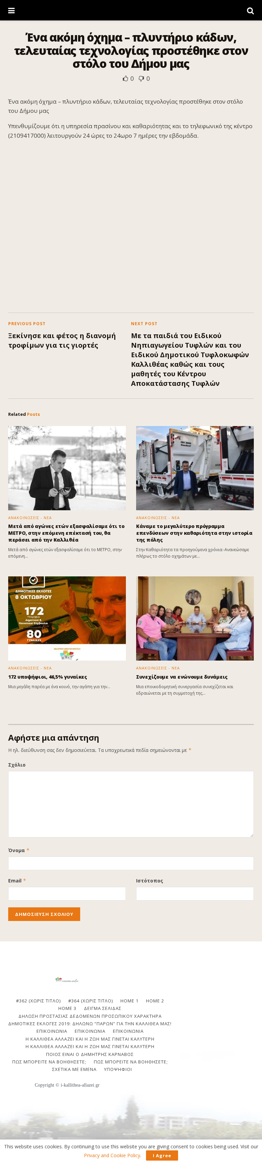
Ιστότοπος (149, 880)
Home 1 (129, 1001)
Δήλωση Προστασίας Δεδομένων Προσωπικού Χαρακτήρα (90, 1016)
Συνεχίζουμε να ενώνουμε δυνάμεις (182, 677)
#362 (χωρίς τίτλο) (38, 1001)
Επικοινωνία (90, 1031)
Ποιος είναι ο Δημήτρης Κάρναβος (90, 1054)
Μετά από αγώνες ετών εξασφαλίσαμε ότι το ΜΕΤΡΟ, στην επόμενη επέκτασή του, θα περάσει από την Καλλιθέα (66, 533)
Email (17, 880)
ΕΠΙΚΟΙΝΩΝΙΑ (52, 1031)
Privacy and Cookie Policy (112, 1155)
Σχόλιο (17, 764)
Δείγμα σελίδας (102, 1008)
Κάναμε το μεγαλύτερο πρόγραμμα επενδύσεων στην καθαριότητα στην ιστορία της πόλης (194, 533)
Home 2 (155, 1001)
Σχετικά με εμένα (74, 1069)
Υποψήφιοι (118, 1069)
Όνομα (19, 850)
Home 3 (67, 1008)
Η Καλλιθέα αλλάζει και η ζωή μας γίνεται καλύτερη (90, 1039)
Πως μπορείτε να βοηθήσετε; (49, 1062)
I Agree (162, 1155)
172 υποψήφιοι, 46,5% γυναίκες (47, 677)
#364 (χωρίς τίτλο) (90, 1001)
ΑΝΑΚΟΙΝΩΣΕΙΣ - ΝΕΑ (30, 517)
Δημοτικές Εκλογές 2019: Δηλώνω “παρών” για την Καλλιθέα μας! (90, 1024)
